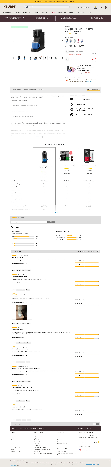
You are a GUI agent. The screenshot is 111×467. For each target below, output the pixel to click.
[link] (68, 33)
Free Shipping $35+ (83, 7)
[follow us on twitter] (85, 428)
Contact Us (37, 445)
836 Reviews (24, 218)
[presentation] (22, 312)
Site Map (36, 443)
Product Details (16, 89)
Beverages (14, 438)
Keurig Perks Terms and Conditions (43, 453)
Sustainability (60, 441)
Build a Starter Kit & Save (76, 51)
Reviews (41, 89)
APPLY (80, 73)
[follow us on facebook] (87, 428)
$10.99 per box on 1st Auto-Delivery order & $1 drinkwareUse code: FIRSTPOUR (41, 18)
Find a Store (18, 428)
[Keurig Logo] (9, 6)
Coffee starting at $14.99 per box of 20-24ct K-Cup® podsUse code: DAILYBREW (96, 18)
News (58, 438)
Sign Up (95, 442)
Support (36, 438)
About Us (59, 436)
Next (62, 40)
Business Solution (38, 441)
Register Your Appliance (40, 436)
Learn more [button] (89, 81)
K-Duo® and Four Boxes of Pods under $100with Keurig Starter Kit (14, 17)
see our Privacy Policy (90, 464)
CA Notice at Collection (40, 447)
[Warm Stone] (71, 41)
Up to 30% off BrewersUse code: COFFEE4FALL (67, 17)
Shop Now (67, 173)
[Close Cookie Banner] (110, 460)
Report (28, 270)
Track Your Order (15, 447)
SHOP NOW (71, 1)
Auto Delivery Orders (16, 451)
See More (38, 137)
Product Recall (38, 439)
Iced (12, 439)
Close (108, 1)
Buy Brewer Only (73, 59)
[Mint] (75, 41)
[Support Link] (95, 7)
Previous (13, 40)
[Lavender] (82, 41)
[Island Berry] (78, 41)
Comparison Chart (62, 451)
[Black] (67, 41)
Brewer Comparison (30, 89)
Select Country (84, 446)
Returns (13, 449)
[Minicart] (106, 7)
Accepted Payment (62, 443)
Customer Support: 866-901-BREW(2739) (35, 428)
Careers (59, 439)
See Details (14, 19)
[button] (101, 7)
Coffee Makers (15, 436)
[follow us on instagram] (90, 428)
